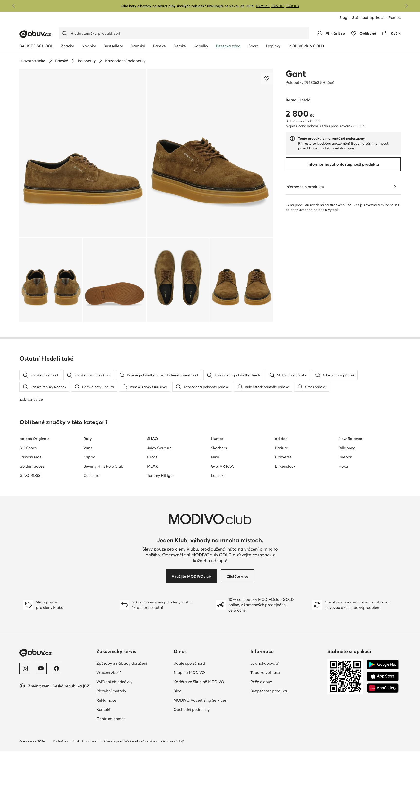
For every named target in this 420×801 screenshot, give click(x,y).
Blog (345, 18)
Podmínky (60, 741)
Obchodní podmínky (210, 709)
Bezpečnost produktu (287, 690)
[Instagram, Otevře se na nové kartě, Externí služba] (25, 668)
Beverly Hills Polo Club (103, 466)
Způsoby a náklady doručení (133, 663)
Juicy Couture (159, 447)
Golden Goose (31, 466)
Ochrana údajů (172, 741)
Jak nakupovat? (285, 663)
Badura (281, 447)
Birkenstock (285, 466)
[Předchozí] (13, 6)
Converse (283, 457)
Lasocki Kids (30, 457)
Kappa (89, 457)
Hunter (217, 438)
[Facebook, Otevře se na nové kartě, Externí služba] (56, 668)
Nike (215, 457)
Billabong (347, 447)
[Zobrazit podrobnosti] (395, 186)
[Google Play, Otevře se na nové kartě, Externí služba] (383, 665)
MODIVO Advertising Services (210, 700)
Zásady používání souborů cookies (130, 741)
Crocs (152, 457)
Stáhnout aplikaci (370, 18)
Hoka (343, 466)
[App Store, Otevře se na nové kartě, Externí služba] (383, 676)
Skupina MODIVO (210, 672)
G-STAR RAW (223, 466)
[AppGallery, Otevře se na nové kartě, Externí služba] (383, 688)
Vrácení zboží (129, 672)
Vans (87, 447)
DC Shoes (28, 447)
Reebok (345, 457)
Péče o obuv (282, 681)
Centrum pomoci (132, 718)
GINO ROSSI (30, 475)
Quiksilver (92, 475)
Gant (296, 73)
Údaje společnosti (210, 663)
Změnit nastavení (85, 741)
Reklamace (127, 700)
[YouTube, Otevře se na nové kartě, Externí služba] (41, 668)
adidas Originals (34, 438)
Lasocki (217, 475)
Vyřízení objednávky (133, 681)
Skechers (219, 447)
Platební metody (132, 690)
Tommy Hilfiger (160, 475)
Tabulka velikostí (286, 672)
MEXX (152, 466)
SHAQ (152, 438)
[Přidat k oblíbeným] (267, 78)
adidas (281, 438)
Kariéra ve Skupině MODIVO (210, 681)
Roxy (87, 438)
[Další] (406, 6)
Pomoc (394, 17)
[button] (82, 153)
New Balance (350, 438)
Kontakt (124, 709)
